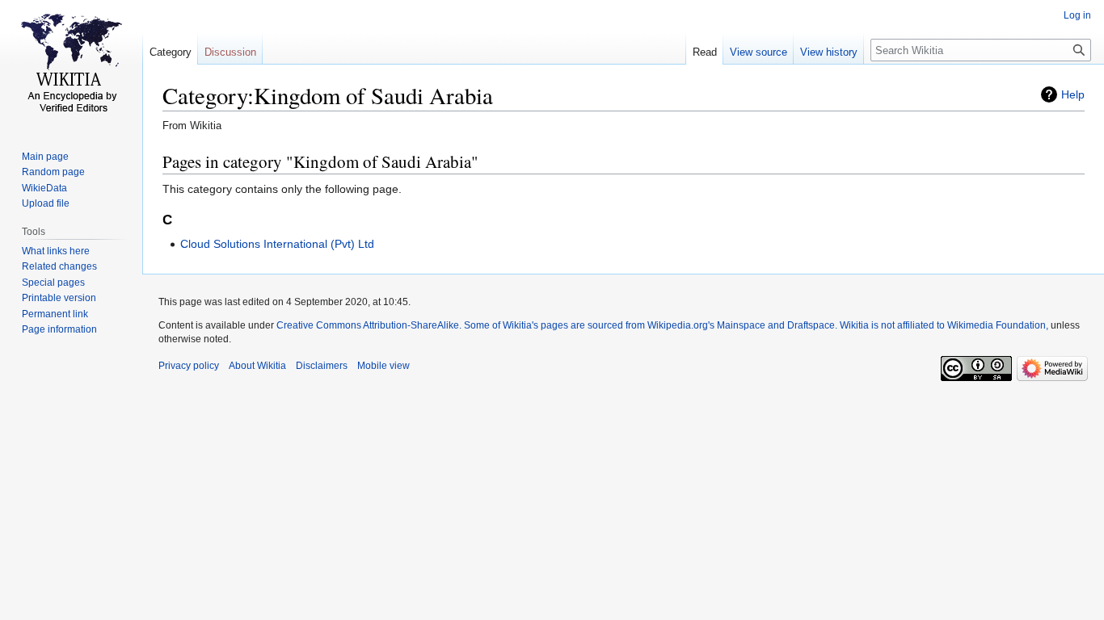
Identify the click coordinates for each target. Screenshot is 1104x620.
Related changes (59, 266)
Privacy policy (188, 365)
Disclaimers (322, 365)
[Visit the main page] (71, 64)
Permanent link (55, 314)
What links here (56, 251)
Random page (53, 172)
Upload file (46, 203)
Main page (45, 156)
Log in (1077, 15)
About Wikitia (257, 365)
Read (705, 52)
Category (171, 52)
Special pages (53, 282)
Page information (59, 329)
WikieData (44, 188)
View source (758, 52)
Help (1073, 94)
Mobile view (383, 365)
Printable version (59, 298)
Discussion (230, 52)
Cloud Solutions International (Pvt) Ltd (277, 243)
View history (828, 52)
